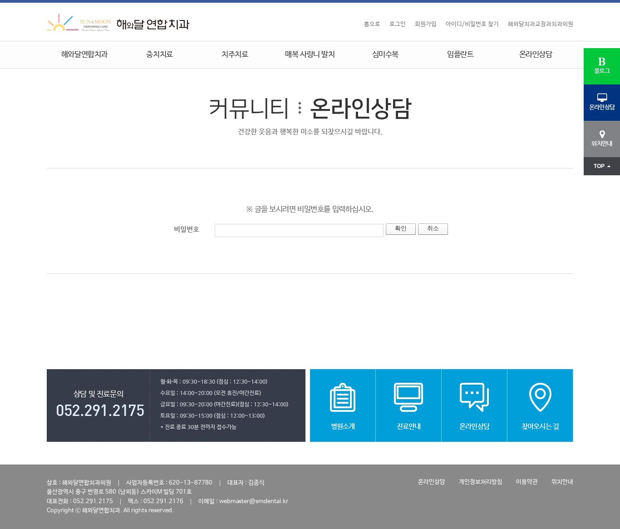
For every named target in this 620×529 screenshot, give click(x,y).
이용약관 (527, 482)
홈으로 (372, 24)
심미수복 (385, 54)
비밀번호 (186, 229)
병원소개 (343, 426)
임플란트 (460, 54)
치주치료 (234, 54)
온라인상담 (535, 54)
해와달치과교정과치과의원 (540, 24)
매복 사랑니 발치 (310, 54)
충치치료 (159, 54)
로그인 (397, 24)
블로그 (602, 70)
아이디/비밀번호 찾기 (472, 24)
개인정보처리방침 (480, 482)
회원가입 (426, 24)
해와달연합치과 (84, 54)
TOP (600, 166)
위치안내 (562, 482)
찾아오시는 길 (540, 426)
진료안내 (409, 426)
